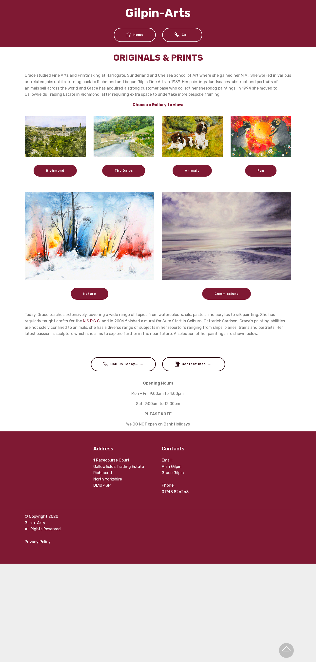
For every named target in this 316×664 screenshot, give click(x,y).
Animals (192, 170)
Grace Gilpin (173, 472)
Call (186, 35)
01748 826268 (175, 491)
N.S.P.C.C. (92, 321)
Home (138, 35)
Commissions (226, 293)
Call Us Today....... (126, 364)
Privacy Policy (38, 541)
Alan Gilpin (171, 466)
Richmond (55, 170)
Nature (89, 293)
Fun (260, 170)
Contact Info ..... (197, 364)
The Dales (124, 170)
